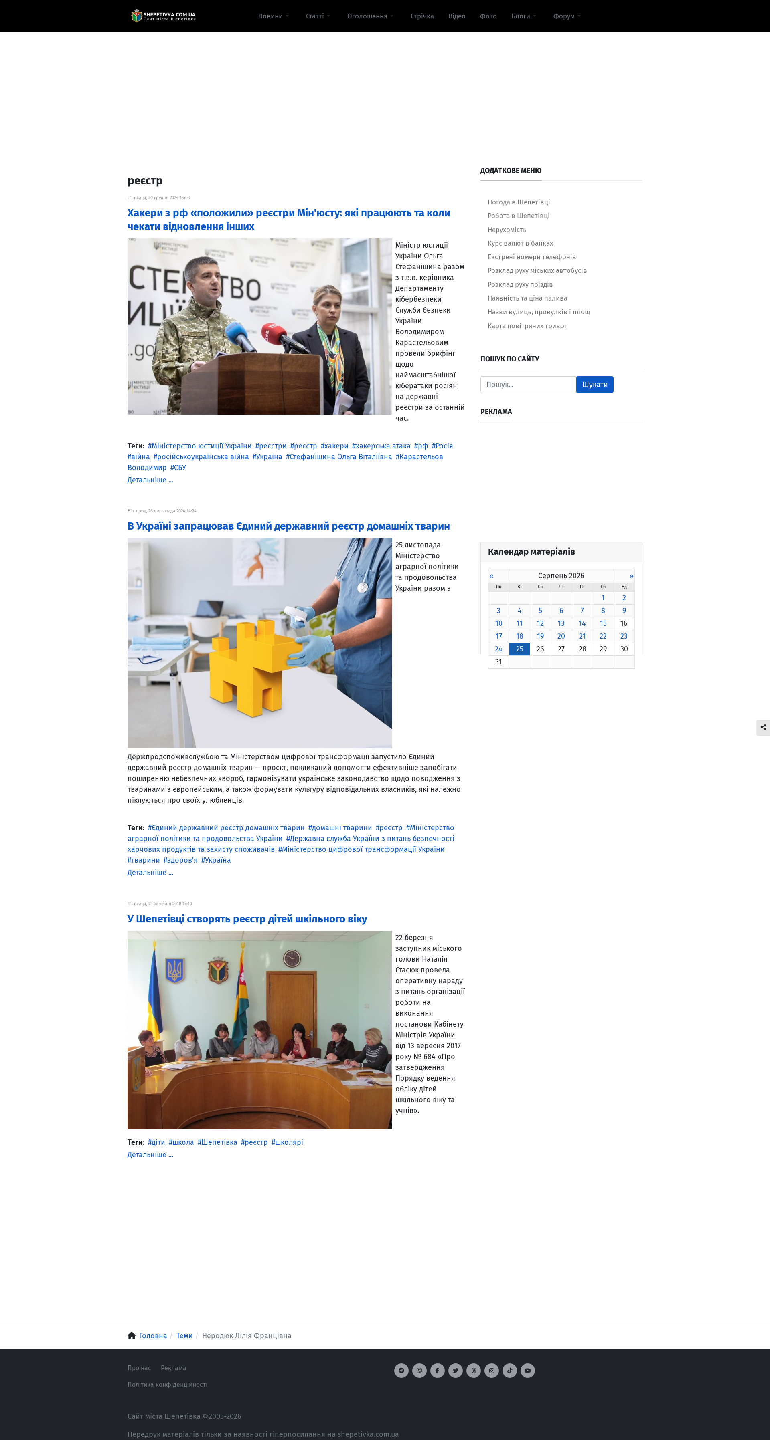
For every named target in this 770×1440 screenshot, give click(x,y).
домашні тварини (342, 827)
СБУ (180, 467)
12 (540, 623)
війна (140, 456)
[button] (275, 16)
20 (561, 636)
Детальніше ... (150, 480)
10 (499, 623)
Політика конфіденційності (167, 1384)
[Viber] (419, 1370)
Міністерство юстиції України (202, 446)
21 (582, 636)
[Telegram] (401, 1370)
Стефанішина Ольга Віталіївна (341, 456)
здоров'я (182, 860)
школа (183, 1142)
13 (561, 623)
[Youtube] (528, 1370)
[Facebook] (437, 1370)
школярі (289, 1142)
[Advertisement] (385, 88)
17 (499, 636)
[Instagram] (491, 1370)
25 (519, 649)
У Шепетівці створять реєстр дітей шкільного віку (247, 919)
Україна (269, 456)
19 (540, 636)
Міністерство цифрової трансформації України (363, 849)
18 (519, 636)
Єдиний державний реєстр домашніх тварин (228, 827)
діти (158, 1142)
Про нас (139, 1368)
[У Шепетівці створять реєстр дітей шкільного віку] (260, 1029)
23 (624, 636)
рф (423, 446)
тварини (145, 860)
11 (520, 623)
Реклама (173, 1368)
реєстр (305, 446)
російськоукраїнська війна (203, 456)
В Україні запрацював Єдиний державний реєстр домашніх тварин (289, 526)
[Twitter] (455, 1370)
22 (603, 636)
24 (499, 649)
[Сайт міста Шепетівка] (163, 16)
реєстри (273, 446)
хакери (336, 446)
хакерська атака (383, 446)
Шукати (595, 384)
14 (582, 623)
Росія (444, 446)
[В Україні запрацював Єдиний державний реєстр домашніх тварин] (260, 642)
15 (603, 623)
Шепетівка (219, 1142)
